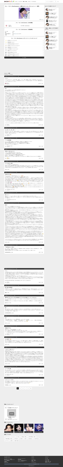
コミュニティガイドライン (22, 458)
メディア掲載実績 (6, 460)
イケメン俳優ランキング (52, 13)
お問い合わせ (6, 462)
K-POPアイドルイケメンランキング (9, 76)
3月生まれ (16, 438)
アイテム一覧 (47, 459)
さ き (7, 124)
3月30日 (15, 33)
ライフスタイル (33, 1)
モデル (18, 436)
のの (7, 83)
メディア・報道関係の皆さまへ (22, 460)
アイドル (7, 440)
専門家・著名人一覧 (48, 461)
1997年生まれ (37, 438)
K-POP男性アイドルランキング (9, 161)
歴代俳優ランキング (52, 47)
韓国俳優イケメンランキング (8, 149)
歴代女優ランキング (52, 9)
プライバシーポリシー (21, 461)
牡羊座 (21, 438)
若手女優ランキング (52, 24)
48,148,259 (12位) (27, 25)
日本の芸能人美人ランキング (53, 17)
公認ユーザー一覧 (47, 462)
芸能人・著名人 (25, 1)
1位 (7, 125)
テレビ (9, 406)
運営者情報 (19, 459)
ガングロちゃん (9, 199)
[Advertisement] (24, 65)
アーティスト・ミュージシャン (10, 436)
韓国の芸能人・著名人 (9, 438)
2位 (7, 200)
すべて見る (24, 57)
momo (8, 134)
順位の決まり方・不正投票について (9, 459)
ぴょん (8, 374)
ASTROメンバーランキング (8, 172)
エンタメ (16, 1)
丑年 (25, 438)
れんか (8, 333)
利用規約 (5, 461)
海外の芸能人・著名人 (32, 436)
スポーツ (29, 1)
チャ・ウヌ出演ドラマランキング (11, 407)
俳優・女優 (16, 440)
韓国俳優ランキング (7, 295)
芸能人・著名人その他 (56, 16)
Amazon (42, 19)
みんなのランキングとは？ (8, 458)
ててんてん (8, 189)
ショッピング (20, 1)
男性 (11, 440)
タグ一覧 (46, 458)
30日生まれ (30, 438)
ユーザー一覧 (47, 460)
